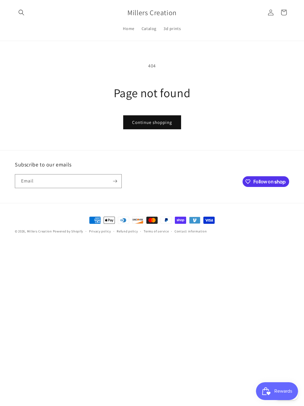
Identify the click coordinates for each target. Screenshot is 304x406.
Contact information (191, 231)
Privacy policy (100, 231)
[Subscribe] (114, 181)
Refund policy (127, 231)
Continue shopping (152, 122)
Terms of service (156, 231)
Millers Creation (40, 231)
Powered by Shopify (68, 231)
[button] (21, 12)
